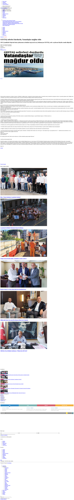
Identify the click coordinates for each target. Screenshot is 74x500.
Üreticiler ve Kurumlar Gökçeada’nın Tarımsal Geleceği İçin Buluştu (17, 388)
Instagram (10, 20)
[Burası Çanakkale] (3, 8)
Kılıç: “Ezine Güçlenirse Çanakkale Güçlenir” (10, 197)
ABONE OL (2, 400)
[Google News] (3, 49)
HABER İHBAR (3, 499)
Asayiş (4, 9)
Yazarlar (4, 492)
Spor (11, 23)
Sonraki (4, 164)
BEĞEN (1, 394)
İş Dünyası (13, 22)
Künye (4, 25)
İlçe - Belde (8, 23)
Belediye (4, 14)
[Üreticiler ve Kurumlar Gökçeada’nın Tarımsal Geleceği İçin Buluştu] (4, 387)
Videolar (4, 2)
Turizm (9, 24)
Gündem (4, 23)
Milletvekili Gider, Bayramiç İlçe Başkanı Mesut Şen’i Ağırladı (14, 320)
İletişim (6, 25)
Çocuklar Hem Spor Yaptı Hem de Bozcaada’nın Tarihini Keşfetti (17, 374)
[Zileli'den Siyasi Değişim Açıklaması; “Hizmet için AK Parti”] (23, 348)
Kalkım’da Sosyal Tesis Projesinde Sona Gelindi (14, 383)
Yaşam (4, 12)
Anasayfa (2, 36)
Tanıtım (9, 22)
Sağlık (13, 23)
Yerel (3, 16)
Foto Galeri (5, 1)
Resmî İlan (4, 17)
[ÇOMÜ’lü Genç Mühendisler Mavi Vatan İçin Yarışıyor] (4, 391)
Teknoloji (4, 15)
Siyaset (7, 24)
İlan (18, 22)
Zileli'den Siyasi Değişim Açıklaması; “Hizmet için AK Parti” (13, 350)
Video (4, 491)
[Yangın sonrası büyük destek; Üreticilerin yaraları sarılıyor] (23, 256)
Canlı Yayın (5, 3)
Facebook (4, 20)
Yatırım (16, 22)
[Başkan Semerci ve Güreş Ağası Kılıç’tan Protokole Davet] (23, 287)
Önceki (1, 164)
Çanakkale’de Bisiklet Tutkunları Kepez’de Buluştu (11, 227)
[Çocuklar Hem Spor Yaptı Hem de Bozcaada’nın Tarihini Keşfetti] (4, 373)
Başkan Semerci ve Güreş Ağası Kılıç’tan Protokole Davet (13, 289)
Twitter (7, 20)
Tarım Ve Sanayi (5, 13)
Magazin (15, 23)
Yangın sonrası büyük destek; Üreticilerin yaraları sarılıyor (13, 258)
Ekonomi (4, 24)
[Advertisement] (32, 87)
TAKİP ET (2, 396)
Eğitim (4, 10)
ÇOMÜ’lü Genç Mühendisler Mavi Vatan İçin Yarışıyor (14, 392)
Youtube (13, 20)
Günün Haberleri (5, 4)
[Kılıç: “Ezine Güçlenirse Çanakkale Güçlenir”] (4, 378)
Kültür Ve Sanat (20, 23)
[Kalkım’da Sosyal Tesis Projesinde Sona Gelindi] (4, 382)
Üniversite (13, 24)
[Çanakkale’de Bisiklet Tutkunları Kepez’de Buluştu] (23, 225)
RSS (8, 25)
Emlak (4, 11)
